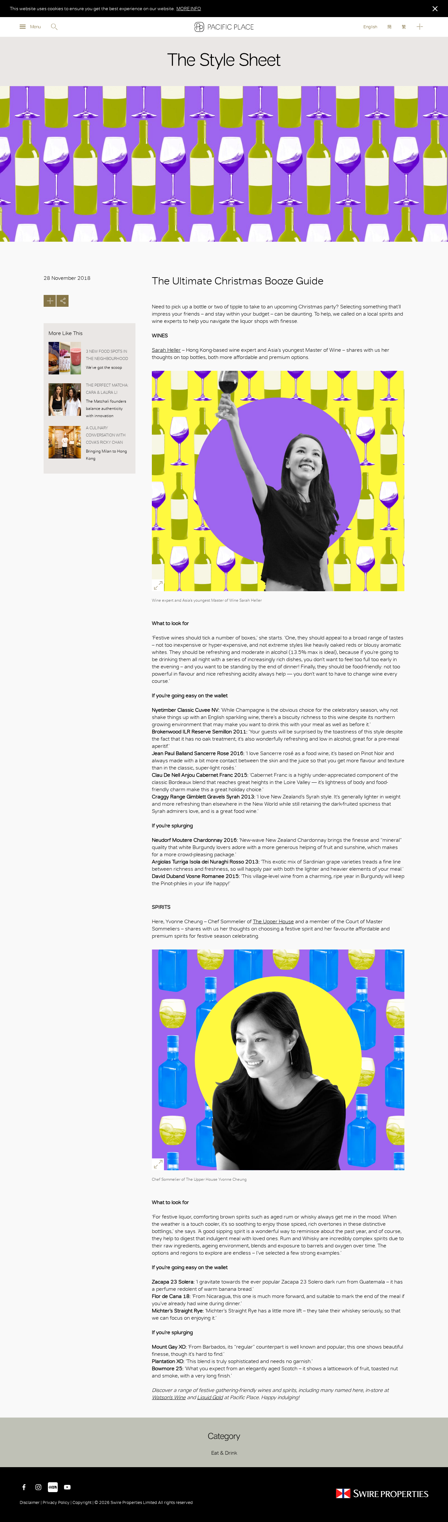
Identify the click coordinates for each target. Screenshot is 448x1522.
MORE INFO (188, 8)
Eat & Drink (224, 1453)
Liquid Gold (210, 1397)
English (370, 26)
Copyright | (82, 1502)
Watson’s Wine (169, 1397)
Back (438, 1457)
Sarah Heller (166, 350)
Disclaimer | (31, 1502)
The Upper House (273, 921)
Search (54, 27)
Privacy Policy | (57, 1502)
